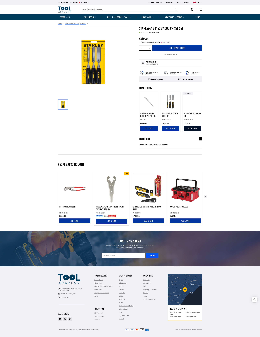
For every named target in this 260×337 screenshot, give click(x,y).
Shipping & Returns (150, 290)
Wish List (97, 319)
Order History (99, 316)
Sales (198, 17)
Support (187, 2)
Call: (155, 2)
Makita (121, 286)
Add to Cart (177, 48)
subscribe (152, 255)
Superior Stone (124, 316)
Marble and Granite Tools (118, 17)
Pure (120, 312)
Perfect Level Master (126, 306)
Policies (145, 293)
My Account (98, 313)
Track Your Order (149, 299)
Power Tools (65, 17)
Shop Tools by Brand (173, 17)
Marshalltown (123, 309)
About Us (146, 280)
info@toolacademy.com (68, 294)
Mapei (121, 296)
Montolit (122, 293)
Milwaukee (122, 283)
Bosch (121, 303)
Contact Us (147, 283)
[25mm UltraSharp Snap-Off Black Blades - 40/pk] (148, 198)
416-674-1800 (65, 297)
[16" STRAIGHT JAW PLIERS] (74, 198)
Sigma (121, 280)
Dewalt (121, 290)
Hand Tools (146, 17)
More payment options (170, 54)
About (178, 2)
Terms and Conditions (65, 329)
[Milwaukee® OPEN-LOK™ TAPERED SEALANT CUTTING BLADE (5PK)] (111, 199)
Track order (169, 2)
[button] (154, 42)
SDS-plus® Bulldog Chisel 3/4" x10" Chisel (147, 114)
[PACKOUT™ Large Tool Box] (185, 198)
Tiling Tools (89, 17)
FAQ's (145, 296)
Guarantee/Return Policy (90, 329)
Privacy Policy (77, 329)
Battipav (122, 299)
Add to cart (75, 221)
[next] (205, 196)
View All (121, 319)
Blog (144, 286)
